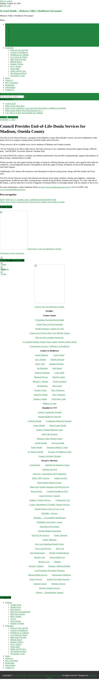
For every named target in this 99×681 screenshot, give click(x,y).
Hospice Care (43, 562)
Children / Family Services (40, 500)
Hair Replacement (37, 553)
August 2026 (10, 103)
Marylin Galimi (58, 377)
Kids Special (15, 31)
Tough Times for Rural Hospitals (49, 324)
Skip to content (6, 1)
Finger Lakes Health (57, 425)
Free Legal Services (43, 548)
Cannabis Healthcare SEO (57, 491)
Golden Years (15, 27)
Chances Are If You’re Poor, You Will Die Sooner (49, 333)
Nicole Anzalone (60, 381)
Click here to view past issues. (12, 253)
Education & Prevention (49, 526)
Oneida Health (41, 443)
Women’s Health (17, 45)
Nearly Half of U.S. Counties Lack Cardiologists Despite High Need (28, 199)
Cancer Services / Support (49, 496)
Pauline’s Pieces (16, 64)
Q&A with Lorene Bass (14, 106)
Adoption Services (49, 469)
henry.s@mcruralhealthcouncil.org (55, 187)
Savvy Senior (15, 66)
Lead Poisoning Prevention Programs (49, 570)
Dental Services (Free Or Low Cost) (49, 509)
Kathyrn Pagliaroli (42, 373)
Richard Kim (42, 386)
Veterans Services (58, 584)
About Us (9, 80)
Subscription (10, 87)
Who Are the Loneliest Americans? (49, 337)
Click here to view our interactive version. (44, 249)
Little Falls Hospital (49, 434)
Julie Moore (57, 368)
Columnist (9, 48)
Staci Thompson (58, 390)
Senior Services (36, 579)
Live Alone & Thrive (18, 57)
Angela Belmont (41, 355)
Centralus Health (34, 421)
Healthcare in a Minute (19, 55)
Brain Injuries (36, 491)
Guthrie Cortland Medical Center (49, 430)
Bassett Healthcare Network (49, 417)
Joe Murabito (42, 368)
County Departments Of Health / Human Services (49, 504)
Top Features (15, 43)
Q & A (13, 41)
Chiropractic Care (62, 500)
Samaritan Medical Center (57, 447)
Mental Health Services (37, 575)
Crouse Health (39, 425)
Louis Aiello (59, 373)
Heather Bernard (57, 359)
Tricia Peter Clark (58, 399)
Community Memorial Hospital (58, 421)
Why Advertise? (11, 83)
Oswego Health (57, 443)
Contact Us (9, 90)
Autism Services (60, 478)
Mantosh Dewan (41, 377)
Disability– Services (49, 513)
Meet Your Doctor (17, 36)
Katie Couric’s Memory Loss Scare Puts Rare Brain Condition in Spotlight (35, 108)
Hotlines (57, 562)
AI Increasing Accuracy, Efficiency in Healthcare (49, 346)
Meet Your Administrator (20, 34)
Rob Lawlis (57, 386)
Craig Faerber (58, 355)
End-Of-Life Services (40, 535)
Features (8, 24)
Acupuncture (35, 465)
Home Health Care (57, 557)
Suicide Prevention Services (58, 579)
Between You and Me (19, 50)
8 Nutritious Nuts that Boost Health (49, 320)
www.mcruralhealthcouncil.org (12, 189)
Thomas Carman (40, 399)
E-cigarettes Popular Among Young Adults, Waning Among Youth (49, 342)
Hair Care (60, 548)
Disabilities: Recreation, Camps (49, 522)
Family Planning (60, 535)
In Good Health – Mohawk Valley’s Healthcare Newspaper (31, 10)
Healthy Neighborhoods (59, 553)
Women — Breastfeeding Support (49, 592)
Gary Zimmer (40, 359)
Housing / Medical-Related (59, 566)
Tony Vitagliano (58, 395)
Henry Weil (40, 364)
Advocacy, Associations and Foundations (49, 474)
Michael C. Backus (40, 381)
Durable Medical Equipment (49, 531)
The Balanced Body (18, 73)
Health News (15, 29)
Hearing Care (39, 557)
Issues (7, 78)
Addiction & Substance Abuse (57, 465)
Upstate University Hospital (49, 456)
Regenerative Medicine (61, 575)
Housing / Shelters (36, 566)
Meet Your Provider (18, 59)
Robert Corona (41, 390)
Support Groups (40, 584)
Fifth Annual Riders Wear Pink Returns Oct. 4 (24, 110)
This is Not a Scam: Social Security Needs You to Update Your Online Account (32, 202)
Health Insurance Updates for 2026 (49, 329)
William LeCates (49, 403)
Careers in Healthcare (19, 52)
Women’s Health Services (49, 588)
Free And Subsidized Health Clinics (49, 544)
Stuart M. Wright (40, 395)
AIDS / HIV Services (40, 478)
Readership (9, 85)
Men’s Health (15, 38)
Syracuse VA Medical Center (59, 452)
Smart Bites (15, 69)
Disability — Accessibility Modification (49, 518)
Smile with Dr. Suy (18, 71)
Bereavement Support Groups (49, 482)
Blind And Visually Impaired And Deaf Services (49, 487)
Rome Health (36, 447)
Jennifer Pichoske (56, 364)
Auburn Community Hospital (49, 412)
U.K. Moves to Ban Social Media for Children (24, 113)
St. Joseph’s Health (35, 452)
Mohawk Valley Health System (49, 439)
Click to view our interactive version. (50, 307)
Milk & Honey (16, 62)
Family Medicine (49, 540)
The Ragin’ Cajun (17, 76)
